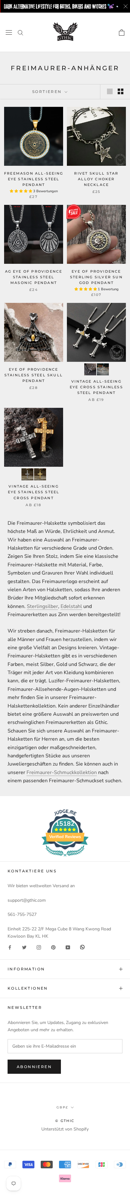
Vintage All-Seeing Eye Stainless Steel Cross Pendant (34, 492)
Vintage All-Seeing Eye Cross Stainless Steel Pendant (96, 387)
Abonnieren (34, 1066)
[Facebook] (10, 947)
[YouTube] (68, 947)
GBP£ (62, 1107)
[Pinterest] (53, 947)
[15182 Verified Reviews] (65, 858)
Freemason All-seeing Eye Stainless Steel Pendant (33, 179)
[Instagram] (39, 947)
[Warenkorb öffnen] (121, 32)
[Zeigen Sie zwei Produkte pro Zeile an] (120, 91)
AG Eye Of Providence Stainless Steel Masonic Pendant (33, 277)
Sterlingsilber (42, 606)
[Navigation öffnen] (9, 32)
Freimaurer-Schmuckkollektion (62, 772)
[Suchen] (20, 32)
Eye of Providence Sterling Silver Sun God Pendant (96, 277)
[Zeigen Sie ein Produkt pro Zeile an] (110, 91)
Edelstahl (71, 606)
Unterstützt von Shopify (65, 1129)
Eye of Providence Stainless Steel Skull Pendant (33, 375)
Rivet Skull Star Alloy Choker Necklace (96, 179)
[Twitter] (24, 947)
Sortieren (47, 91)
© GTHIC (64, 1121)
